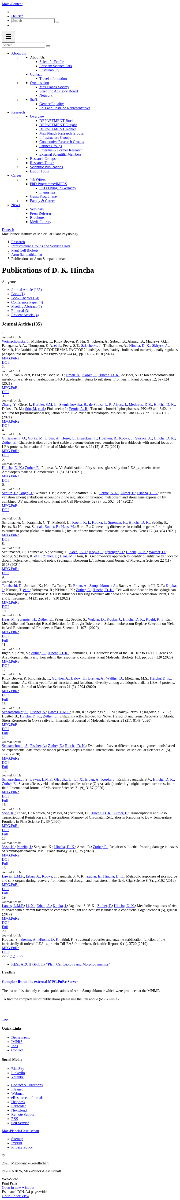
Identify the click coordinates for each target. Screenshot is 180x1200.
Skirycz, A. (160, 346)
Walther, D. (157, 552)
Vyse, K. (8, 813)
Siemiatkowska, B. (73, 404)
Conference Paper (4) (27, 302)
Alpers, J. (120, 404)
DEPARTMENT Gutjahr (58, 125)
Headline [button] (8, 972)
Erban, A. (73, 375)
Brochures (37, 218)
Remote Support (23, 1114)
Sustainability (49, 70)
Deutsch (17, 16)
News (15, 205)
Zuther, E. (9, 442)
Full (5, 640)
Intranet (16, 1089)
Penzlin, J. (24, 847)
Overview (37, 116)
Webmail (17, 1093)
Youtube (17, 1077)
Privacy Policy (22, 1147)
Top (5, 1019)
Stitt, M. (31, 409)
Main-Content (12, 4)
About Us (18, 53)
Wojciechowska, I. (15, 341)
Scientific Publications (46, 167)
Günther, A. (60, 678)
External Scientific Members (60, 154)
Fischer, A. (38, 712)
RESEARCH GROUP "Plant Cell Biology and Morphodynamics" (60, 964)
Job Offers (37, 180)
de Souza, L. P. (100, 404)
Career (16, 175)
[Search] (57, 21)
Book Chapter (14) (25, 298)
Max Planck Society (54, 87)
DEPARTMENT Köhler (57, 129)
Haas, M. (68, 527)
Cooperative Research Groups (61, 142)
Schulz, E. (9, 493)
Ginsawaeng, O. (14, 438)
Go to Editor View (15, 1196)
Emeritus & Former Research (60, 150)
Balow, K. (78, 678)
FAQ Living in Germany (57, 188)
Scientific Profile (51, 62)
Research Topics (42, 163)
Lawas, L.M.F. (59, 712)
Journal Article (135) (26, 290)
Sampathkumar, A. (103, 586)
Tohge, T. (26, 493)
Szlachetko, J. (91, 346)
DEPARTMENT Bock (56, 121)
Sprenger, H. (117, 522)
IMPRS (16, 1042)
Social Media (12, 1059)
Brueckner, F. (87, 438)
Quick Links (12, 1028)
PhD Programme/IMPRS (48, 184)
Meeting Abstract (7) (26, 306)
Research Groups (43, 159)
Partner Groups (50, 146)
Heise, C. (68, 438)
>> (21, 956)
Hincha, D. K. (139, 346)
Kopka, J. (89, 375)
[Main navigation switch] (8, 37)
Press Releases (41, 213)
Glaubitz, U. (63, 779)
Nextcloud (19, 1110)
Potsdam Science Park (55, 66)
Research (18, 112)
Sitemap (17, 1139)
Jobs (14, 1046)
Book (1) (18, 294)
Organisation (39, 83)
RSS (14, 1119)
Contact (35, 74)
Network (45, 95)
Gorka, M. (35, 438)
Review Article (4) (25, 315)
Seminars (37, 209)
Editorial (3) (20, 311)
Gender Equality (51, 104)
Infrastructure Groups (55, 137)
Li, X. (78, 779)
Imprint (16, 1143)
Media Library (40, 222)
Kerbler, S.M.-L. (45, 404)
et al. (57, 346)
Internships (47, 192)
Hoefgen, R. (108, 438)
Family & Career (42, 201)
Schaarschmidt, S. (15, 712)
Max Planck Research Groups (61, 133)
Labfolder (18, 1106)
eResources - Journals (27, 1098)
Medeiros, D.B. (140, 404)
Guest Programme (43, 196)
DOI (5, 362)
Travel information (53, 78)
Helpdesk (18, 1102)
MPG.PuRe (10, 358)
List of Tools (39, 171)
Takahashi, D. (12, 586)
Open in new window (18, 1187)
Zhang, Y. (9, 404)
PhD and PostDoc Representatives (64, 108)
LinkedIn (18, 1073)
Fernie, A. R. (78, 409)
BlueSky (17, 1069)
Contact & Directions (27, 1085)
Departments (20, 1037)
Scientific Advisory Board (58, 91)
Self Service (20, 1123)
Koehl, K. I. (81, 522)
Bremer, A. (96, 678)
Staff (33, 100)
